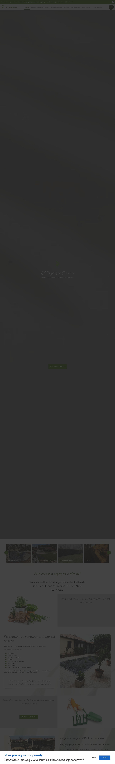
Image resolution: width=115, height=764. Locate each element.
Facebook (74, 761)
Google (68, 761)
